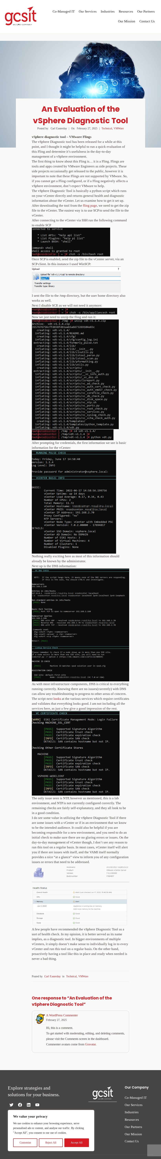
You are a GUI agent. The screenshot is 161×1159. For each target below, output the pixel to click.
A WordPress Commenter (62, 1015)
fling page (90, 205)
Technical (107, 128)
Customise (25, 1142)
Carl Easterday (52, 976)
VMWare (119, 128)
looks (57, 699)
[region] (51, 1130)
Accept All (76, 1142)
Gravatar (90, 1044)
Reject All (50, 1142)
